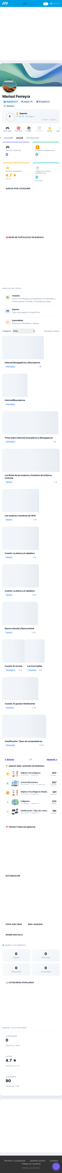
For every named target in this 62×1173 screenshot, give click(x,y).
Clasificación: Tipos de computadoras (23, 741)
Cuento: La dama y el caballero (20, 553)
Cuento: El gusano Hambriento (20, 703)
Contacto (54, 1160)
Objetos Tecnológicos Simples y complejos (40, 792)
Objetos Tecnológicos (30, 773)
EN (55, 3)
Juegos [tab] (19, 138)
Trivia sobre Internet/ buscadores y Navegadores (29, 437)
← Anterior (9, 759)
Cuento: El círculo (13, 666)
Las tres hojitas (34, 666)
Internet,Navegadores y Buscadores (22, 362)
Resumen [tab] (8, 138)
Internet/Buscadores (15, 400)
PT (58, 3)
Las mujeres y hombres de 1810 (20, 515)
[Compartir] (56, 1166)
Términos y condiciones (14, 1160)
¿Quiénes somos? (38, 1160)
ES (51, 3)
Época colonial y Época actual (19, 628)
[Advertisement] (31, 33)
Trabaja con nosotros (31, 1164)
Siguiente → (52, 759)
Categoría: (6, 331)
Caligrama (25, 801)
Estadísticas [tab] (32, 138)
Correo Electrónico (29, 782)
